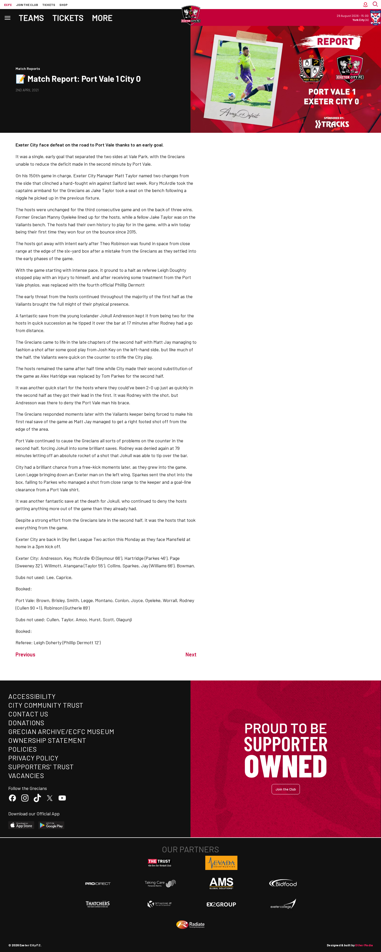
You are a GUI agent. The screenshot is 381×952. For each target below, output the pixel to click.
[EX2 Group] (221, 904)
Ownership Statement (47, 740)
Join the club (27, 4)
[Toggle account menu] (365, 4)
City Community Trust (45, 705)
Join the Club (286, 789)
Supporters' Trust (41, 767)
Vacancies (26, 775)
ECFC (8, 4)
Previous (25, 654)
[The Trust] (160, 863)
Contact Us (28, 714)
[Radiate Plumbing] (190, 924)
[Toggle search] (376, 4)
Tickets (48, 4)
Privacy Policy (33, 758)
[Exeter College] (283, 904)
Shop (63, 4)
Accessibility (32, 696)
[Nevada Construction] (221, 863)
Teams (31, 18)
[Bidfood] (283, 883)
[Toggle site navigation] (7, 17)
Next (191, 654)
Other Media (364, 945)
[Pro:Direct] (98, 884)
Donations (26, 723)
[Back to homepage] (190, 15)
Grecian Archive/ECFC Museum (61, 731)
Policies (22, 749)
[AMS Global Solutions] (221, 883)
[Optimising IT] (160, 904)
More (102, 18)
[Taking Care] (160, 883)
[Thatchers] (98, 904)
